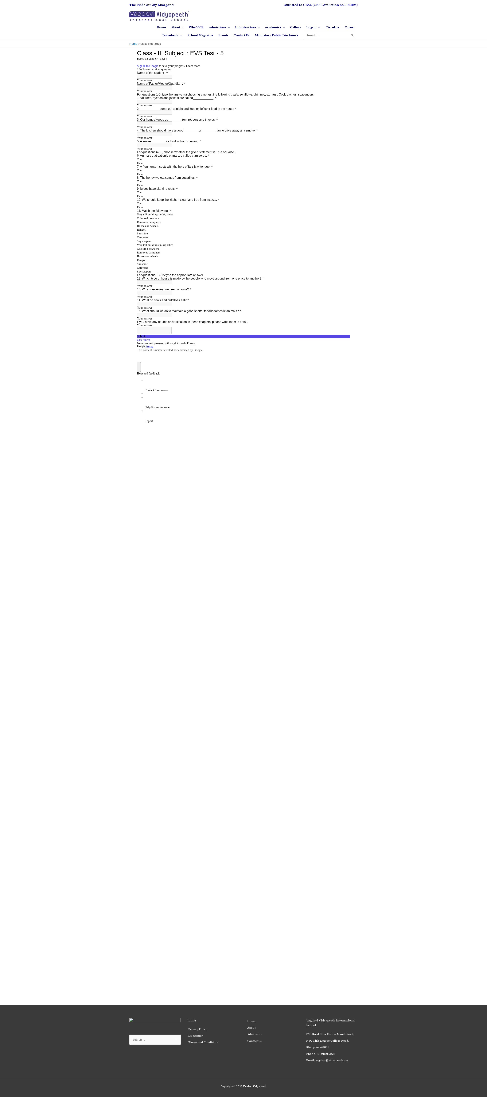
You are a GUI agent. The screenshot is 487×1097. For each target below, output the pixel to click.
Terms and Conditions (203, 1042)
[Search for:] (326, 35)
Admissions (255, 1034)
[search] (326, 35)
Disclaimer (195, 1035)
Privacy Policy (197, 1029)
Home (251, 1021)
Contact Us (254, 1041)
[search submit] (352, 35)
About (251, 1027)
